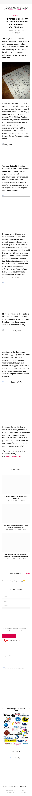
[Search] (29, 2)
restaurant (16, 15)
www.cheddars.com (13, 456)
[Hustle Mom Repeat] (16, 8)
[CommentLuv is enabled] (12, 641)
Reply (28, 573)
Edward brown (16, 574)
